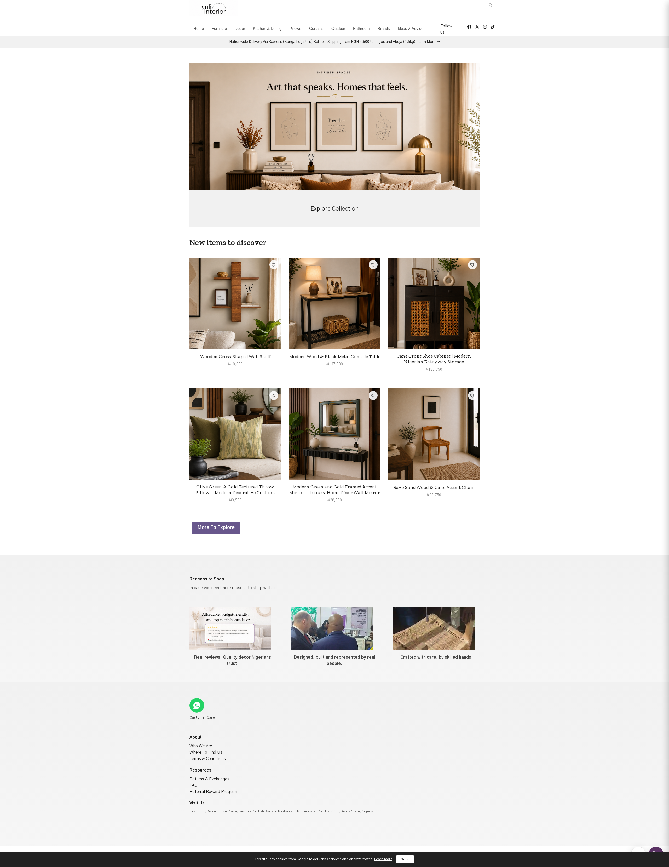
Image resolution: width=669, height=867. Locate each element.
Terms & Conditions (207, 759)
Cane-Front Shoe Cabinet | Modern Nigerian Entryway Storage (434, 359)
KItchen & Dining (267, 28)
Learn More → (428, 42)
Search (490, 5)
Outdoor (338, 28)
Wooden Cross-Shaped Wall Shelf (235, 356)
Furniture (219, 28)
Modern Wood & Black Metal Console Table (334, 356)
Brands (384, 28)
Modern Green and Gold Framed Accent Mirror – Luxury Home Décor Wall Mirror (334, 489)
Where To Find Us (205, 752)
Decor (240, 28)
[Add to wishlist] (273, 264)
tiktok (492, 26)
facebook (469, 26)
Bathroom (361, 28)
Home (198, 28)
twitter (477, 26)
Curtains (316, 28)
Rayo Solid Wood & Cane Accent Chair (433, 487)
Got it (405, 859)
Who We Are (200, 746)
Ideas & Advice (410, 28)
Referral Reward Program (213, 792)
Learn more (383, 859)
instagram (485, 26)
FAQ (193, 785)
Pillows (295, 28)
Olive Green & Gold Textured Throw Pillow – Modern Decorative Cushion (235, 489)
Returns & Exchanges (209, 779)
